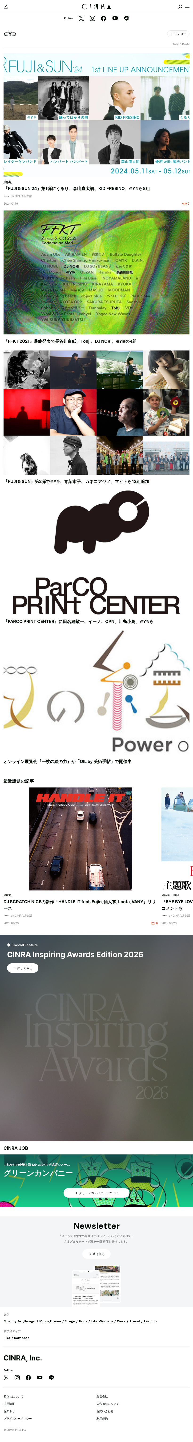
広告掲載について (107, 1403)
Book (83, 1321)
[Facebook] (103, 19)
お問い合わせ (104, 1411)
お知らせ (9, 1411)
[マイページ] (5, 6)
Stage (70, 1321)
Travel (134, 1321)
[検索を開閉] (180, 6)
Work (121, 1321)
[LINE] (126, 19)
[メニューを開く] (187, 6)
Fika (7, 1337)
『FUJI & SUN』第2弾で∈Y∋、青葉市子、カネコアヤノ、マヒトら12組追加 (76, 481)
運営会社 (102, 1396)
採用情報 (9, 1403)
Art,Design (26, 1321)
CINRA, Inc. (23, 1358)
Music (9, 1321)
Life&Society (102, 1321)
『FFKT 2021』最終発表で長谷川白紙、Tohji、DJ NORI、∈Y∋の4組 (70, 341)
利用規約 (102, 1418)
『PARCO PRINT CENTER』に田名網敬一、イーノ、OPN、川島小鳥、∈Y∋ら (79, 621)
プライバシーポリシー (18, 1418)
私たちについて (13, 1396)
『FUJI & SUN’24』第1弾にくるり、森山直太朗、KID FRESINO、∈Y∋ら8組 (77, 188)
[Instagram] (92, 19)
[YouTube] (115, 18)
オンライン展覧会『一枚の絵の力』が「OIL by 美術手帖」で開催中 (68, 761)
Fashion (150, 1321)
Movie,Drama (50, 1321)
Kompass (21, 1337)
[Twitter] (81, 19)
